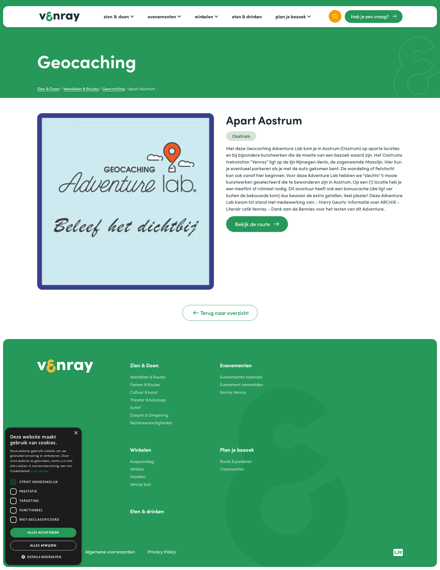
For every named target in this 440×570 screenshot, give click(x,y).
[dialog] (43, 496)
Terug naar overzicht (224, 312)
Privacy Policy (162, 552)
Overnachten (232, 469)
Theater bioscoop (148, 399)
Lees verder (40, 471)
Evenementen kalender (241, 376)
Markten (138, 476)
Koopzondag (142, 461)
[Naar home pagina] (65, 365)
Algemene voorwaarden (110, 552)
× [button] (76, 433)
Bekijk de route (252, 224)
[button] (43, 557)
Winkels (137, 469)
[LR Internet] (398, 552)
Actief (135, 407)
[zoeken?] (335, 16)
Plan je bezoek (291, 16)
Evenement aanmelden (241, 384)
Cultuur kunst (143, 392)
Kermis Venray (233, 392)
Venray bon (140, 484)
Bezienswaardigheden (151, 422)
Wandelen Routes (148, 376)
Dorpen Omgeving (149, 415)
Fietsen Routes (145, 384)
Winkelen (204, 16)
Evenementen (162, 16)
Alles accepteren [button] (43, 532)
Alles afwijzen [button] (43, 545)
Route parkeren (236, 461)
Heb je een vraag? (370, 16)
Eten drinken (247, 16)
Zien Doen (116, 16)
